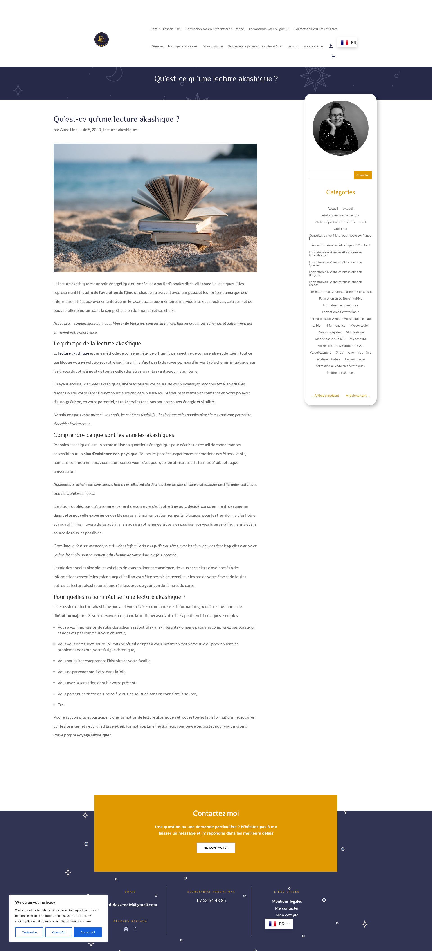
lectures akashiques (120, 129)
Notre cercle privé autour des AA (252, 46)
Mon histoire (212, 46)
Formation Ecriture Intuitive (316, 29)
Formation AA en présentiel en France (215, 29)
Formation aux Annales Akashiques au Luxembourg (335, 254)
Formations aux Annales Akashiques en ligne (340, 318)
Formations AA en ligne (267, 29)
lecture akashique (73, 353)
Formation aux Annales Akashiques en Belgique (335, 273)
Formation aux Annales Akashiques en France (335, 283)
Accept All (88, 932)
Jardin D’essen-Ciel (166, 29)
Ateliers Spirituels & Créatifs (335, 222)
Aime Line (68, 129)
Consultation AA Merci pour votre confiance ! (340, 237)
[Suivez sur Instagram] (126, 929)
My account (358, 339)
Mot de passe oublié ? (330, 339)
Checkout (340, 228)
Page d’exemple (320, 352)
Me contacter (313, 46)
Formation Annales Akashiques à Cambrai (340, 245)
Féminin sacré (355, 359)
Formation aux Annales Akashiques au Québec (335, 263)
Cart (363, 222)
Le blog (292, 46)
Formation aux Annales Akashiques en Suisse (340, 291)
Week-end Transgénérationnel (174, 46)
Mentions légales (329, 332)
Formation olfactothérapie (340, 312)
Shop (339, 352)
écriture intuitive (328, 359)
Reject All (58, 932)
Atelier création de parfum (340, 215)
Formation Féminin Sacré (340, 305)
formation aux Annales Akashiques (340, 366)
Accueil (333, 208)
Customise (29, 932)
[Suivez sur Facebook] (135, 929)
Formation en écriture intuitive (340, 298)
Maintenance (336, 325)
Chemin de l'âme (359, 352)
